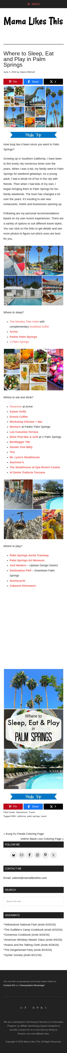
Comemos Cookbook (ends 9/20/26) (27, 934)
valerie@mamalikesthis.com (29, 878)
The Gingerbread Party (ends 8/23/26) (28, 949)
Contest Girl (9, 985)
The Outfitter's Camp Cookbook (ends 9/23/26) (33, 929)
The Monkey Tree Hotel (24, 321)
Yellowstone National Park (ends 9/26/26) (30, 924)
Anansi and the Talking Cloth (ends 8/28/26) (32, 944)
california (21, 816)
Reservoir (16, 406)
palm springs (33, 816)
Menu (36, 4)
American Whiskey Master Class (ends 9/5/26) (33, 939)
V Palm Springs (19, 341)
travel (43, 816)
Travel (32, 812)
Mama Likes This (33, 21)
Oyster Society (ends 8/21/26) (23, 955)
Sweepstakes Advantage (32, 985)
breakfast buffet (39, 326)
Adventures (21, 812)
